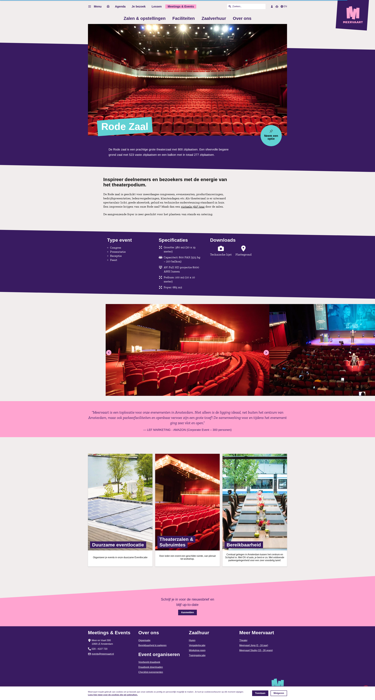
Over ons (242, 18)
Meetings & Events (181, 6)
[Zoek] (230, 6)
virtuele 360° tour (193, 206)
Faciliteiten (183, 18)
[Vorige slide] (108, 352)
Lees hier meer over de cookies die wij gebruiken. (113, 695)
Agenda (120, 6)
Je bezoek (139, 6)
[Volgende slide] (266, 352)
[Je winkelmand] (276, 6)
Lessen (157, 6)
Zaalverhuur (214, 18)
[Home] (108, 6)
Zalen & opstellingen (145, 18)
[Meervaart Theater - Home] (354, 15)
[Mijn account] (271, 6)
